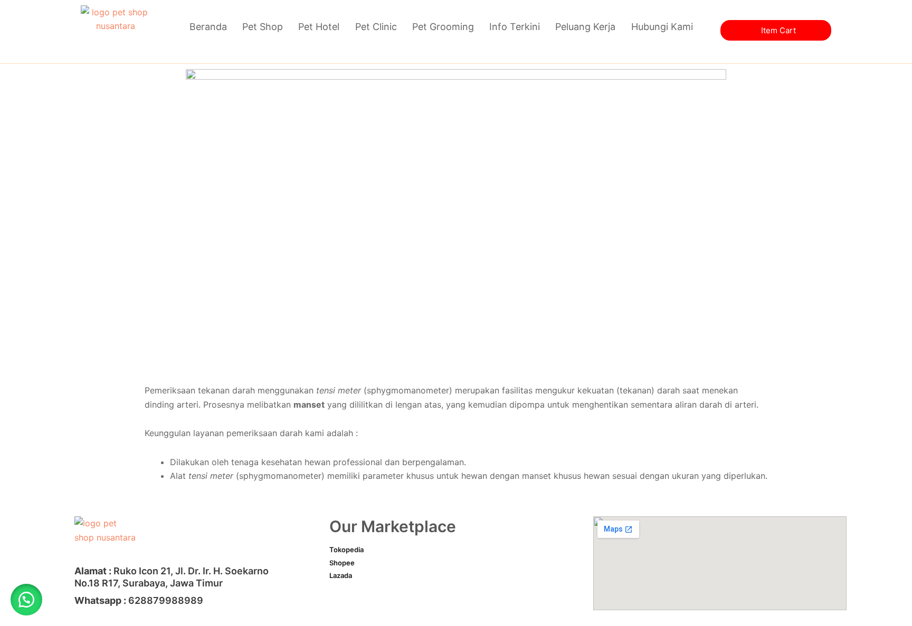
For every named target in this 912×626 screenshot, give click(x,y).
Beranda (208, 26)
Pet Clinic (376, 26)
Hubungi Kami (662, 26)
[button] (26, 599)
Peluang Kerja (585, 26)
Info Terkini (514, 26)
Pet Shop (262, 26)
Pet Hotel (318, 26)
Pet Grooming (443, 26)
